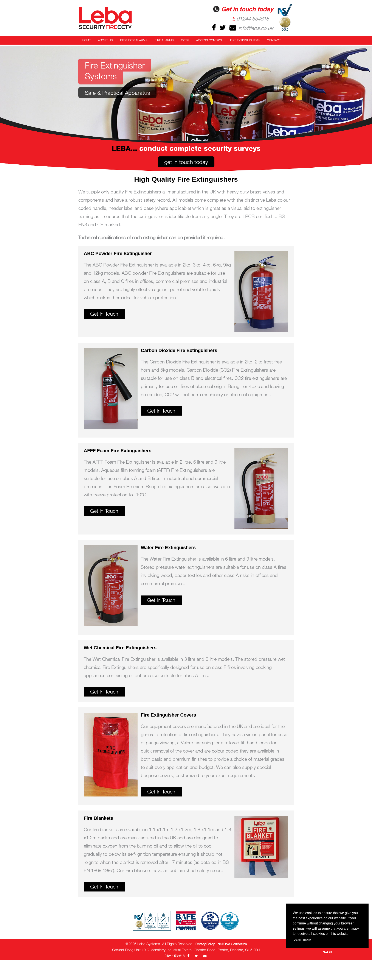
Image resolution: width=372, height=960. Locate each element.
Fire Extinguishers (245, 40)
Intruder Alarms (133, 40)
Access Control (209, 40)
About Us (105, 40)
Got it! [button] (327, 952)
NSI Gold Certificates (232, 944)
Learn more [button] (302, 939)
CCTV (185, 40)
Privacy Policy (205, 944)
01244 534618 (250, 18)
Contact (274, 40)
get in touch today (186, 161)
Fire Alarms (164, 40)
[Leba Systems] (110, 18)
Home (86, 40)
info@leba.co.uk (255, 28)
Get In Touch (104, 313)
